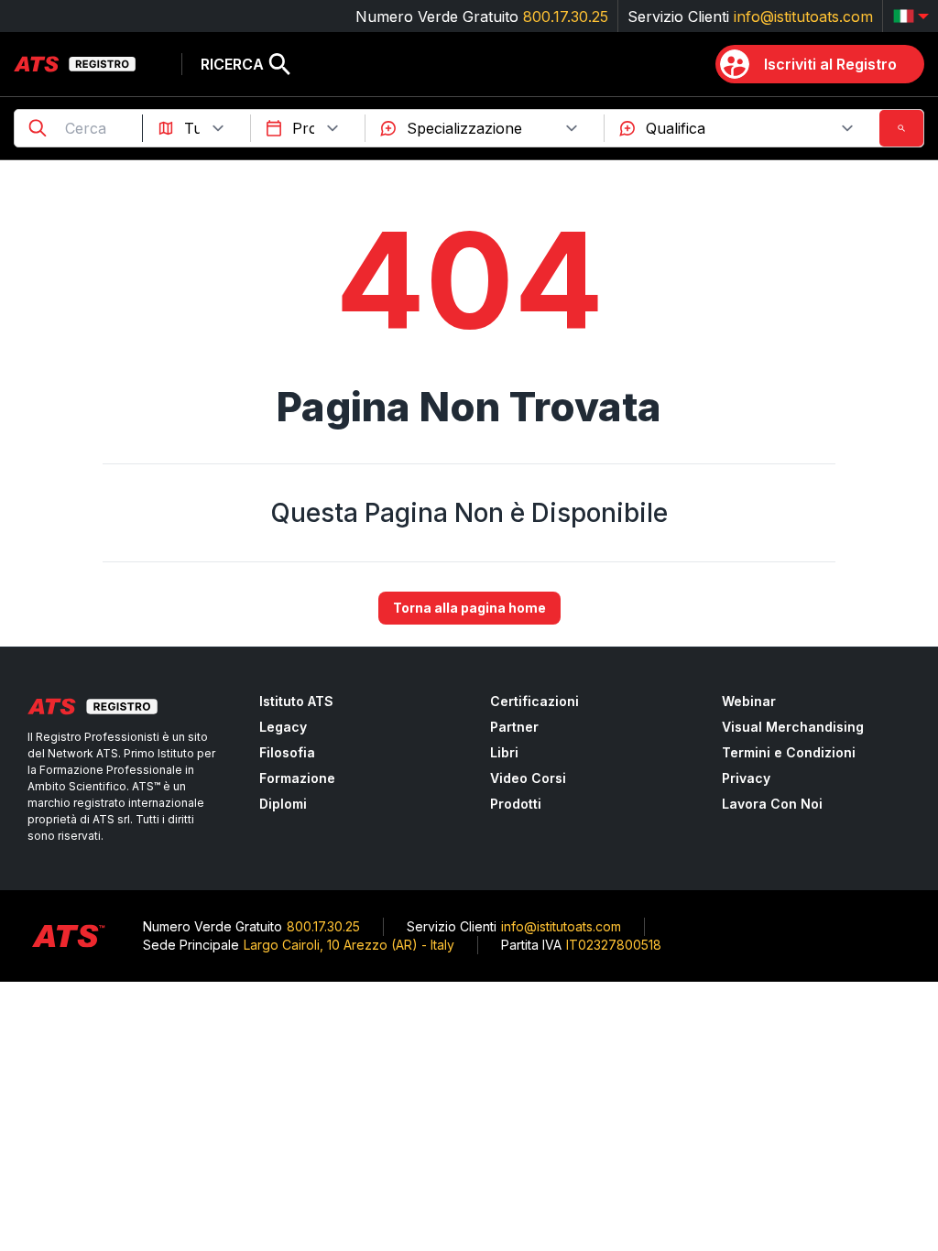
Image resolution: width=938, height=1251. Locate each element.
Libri (504, 752)
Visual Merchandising (793, 726)
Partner (514, 726)
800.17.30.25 (565, 16)
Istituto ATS (296, 701)
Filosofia (287, 752)
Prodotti (515, 803)
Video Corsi (528, 778)
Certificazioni (534, 701)
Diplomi (283, 803)
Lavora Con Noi (772, 803)
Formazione (297, 778)
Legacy (283, 726)
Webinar (749, 701)
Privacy (746, 778)
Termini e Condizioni (789, 752)
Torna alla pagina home (469, 607)
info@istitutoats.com (803, 16)
